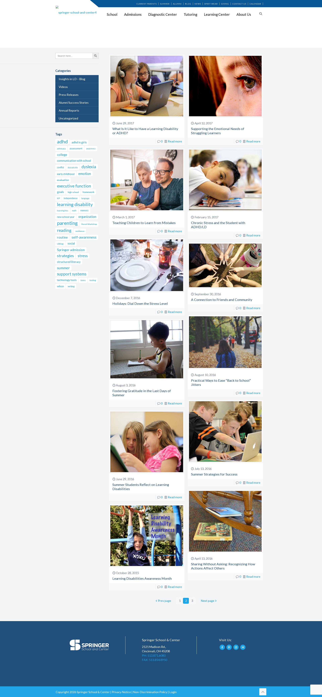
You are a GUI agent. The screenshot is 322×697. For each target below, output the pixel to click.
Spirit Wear (211, 4)
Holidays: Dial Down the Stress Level (140, 303)
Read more (175, 141)
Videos (63, 87)
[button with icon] (222, 647)
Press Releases (68, 95)
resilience (79, 231)
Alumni (177, 4)
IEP (58, 198)
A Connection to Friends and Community (221, 300)
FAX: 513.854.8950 (154, 660)
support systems (71, 273)
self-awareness (84, 237)
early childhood (65, 173)
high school (73, 192)
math (74, 210)
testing (93, 280)
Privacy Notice (121, 692)
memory (84, 210)
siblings (60, 243)
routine (62, 237)
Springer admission (71, 250)
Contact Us (239, 4)
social (71, 243)
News (198, 4)
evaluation (63, 179)
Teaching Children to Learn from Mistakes (144, 223)
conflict (60, 167)
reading (64, 230)
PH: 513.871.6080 (154, 655)
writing (71, 286)
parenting (67, 223)
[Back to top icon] (262, 691)
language (85, 198)
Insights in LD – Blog (72, 79)
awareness (91, 148)
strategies (65, 256)
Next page (207, 601)
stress (83, 256)
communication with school (74, 160)
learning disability (75, 204)
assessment (76, 148)
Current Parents (146, 4)
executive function (74, 185)
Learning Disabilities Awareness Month (142, 578)
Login (173, 692)
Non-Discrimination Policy (150, 692)
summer (63, 268)
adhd (62, 141)
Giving (225, 4)
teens (83, 280)
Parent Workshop (89, 224)
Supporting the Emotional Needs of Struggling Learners (217, 131)
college (62, 154)
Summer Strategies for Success (214, 474)
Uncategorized (68, 118)
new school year (65, 216)
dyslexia (89, 166)
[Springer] (77, 12)
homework (88, 192)
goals (60, 192)
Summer (165, 4)
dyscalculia (73, 167)
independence (70, 198)
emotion (84, 174)
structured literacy (68, 262)
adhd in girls (79, 142)
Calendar (255, 4)
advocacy (61, 148)
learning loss (62, 210)
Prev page (164, 601)
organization (87, 216)
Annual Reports (69, 110)
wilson (60, 286)
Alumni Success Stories (74, 102)
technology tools (67, 279)
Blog (188, 4)
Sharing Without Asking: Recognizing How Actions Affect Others (223, 566)
